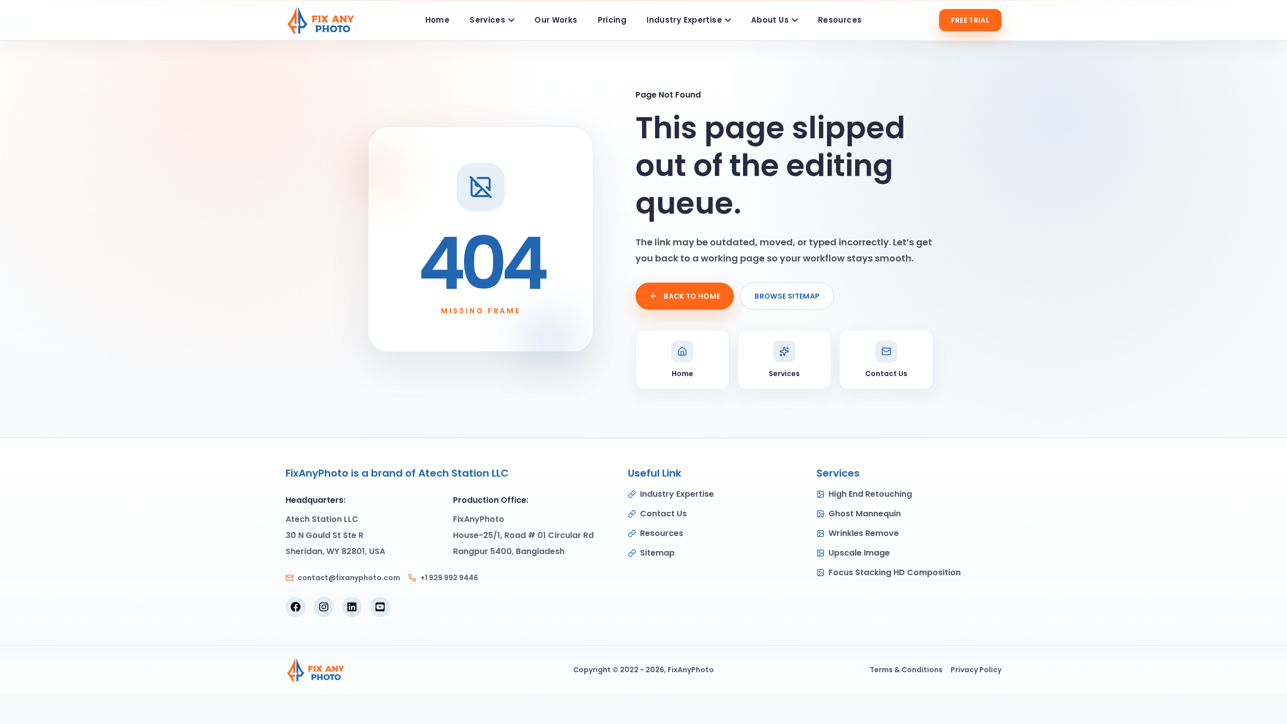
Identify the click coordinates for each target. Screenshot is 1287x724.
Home (437, 20)
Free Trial (970, 20)
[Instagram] (324, 607)
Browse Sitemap (787, 296)
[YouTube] (380, 607)
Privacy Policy (976, 670)
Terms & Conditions (906, 670)
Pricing (612, 20)
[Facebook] (296, 607)
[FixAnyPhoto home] (320, 20)
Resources (840, 20)
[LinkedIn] (352, 607)
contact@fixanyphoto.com (349, 578)
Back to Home (692, 296)
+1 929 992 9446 (449, 578)
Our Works (555, 20)
